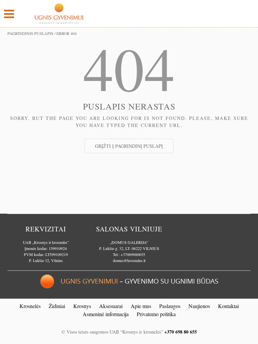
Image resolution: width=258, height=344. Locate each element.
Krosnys (82, 305)
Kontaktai (228, 305)
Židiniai (57, 305)
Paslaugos (169, 305)
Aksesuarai (111, 305)
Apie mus (141, 305)
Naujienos (199, 305)
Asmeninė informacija (106, 313)
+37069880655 (133, 254)
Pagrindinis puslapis (30, 33)
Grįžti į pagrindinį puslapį (129, 146)
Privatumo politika (156, 313)
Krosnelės (30, 305)
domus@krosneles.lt (129, 260)
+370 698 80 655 (180, 331)
